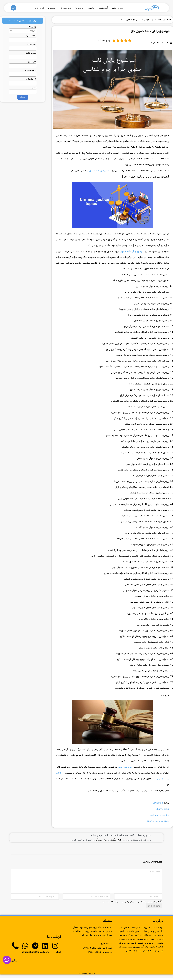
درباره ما (79, 8)
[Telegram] (35, 945)
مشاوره (91, 8)
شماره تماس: (31, 35)
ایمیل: (33, 88)
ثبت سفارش (65, 8)
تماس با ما (39, 8)
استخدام (52, 8)
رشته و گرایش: (30, 53)
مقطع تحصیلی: (30, 70)
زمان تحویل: (31, 62)
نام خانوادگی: (31, 79)
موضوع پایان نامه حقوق (132, 251)
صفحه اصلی (117, 8)
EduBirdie (157, 802)
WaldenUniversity (159, 815)
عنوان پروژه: (31, 44)
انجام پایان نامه (125, 767)
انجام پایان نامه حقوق (99, 170)
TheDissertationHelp (158, 821)
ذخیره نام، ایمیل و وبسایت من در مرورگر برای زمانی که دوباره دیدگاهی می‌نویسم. (130, 901)
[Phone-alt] (15, 945)
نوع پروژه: (32, 27)
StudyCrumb (162, 809)
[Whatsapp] (25, 945)
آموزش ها (103, 8)
